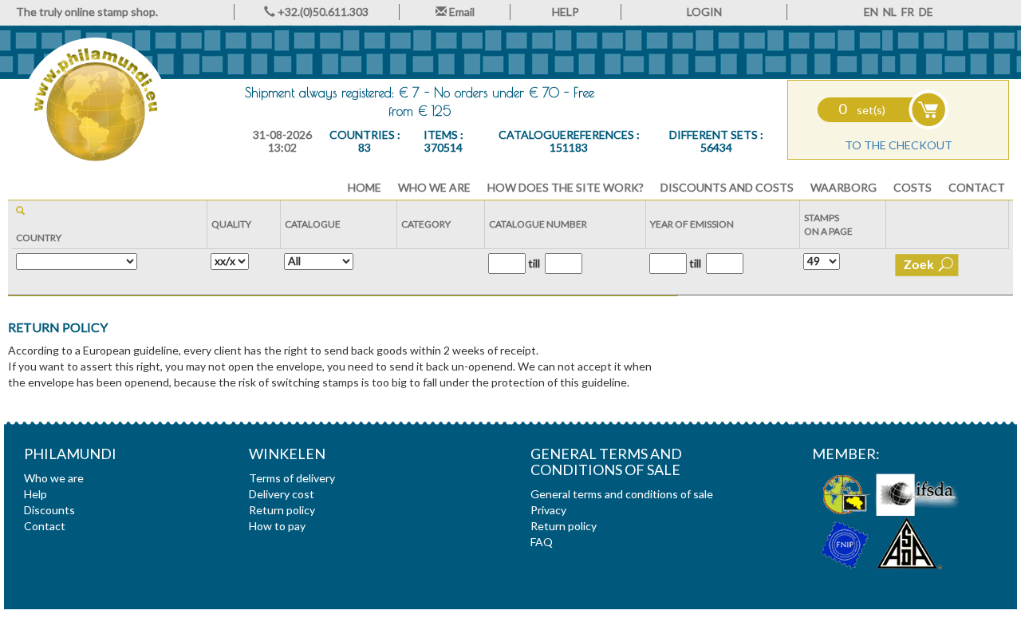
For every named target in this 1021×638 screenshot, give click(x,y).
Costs (912, 187)
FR (907, 11)
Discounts (49, 510)
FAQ (541, 542)
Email (461, 11)
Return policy (563, 526)
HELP (565, 11)
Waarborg (843, 187)
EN (871, 11)
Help (35, 494)
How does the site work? (565, 187)
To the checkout (898, 145)
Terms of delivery (292, 478)
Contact (976, 187)
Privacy (548, 510)
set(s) (861, 110)
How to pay (277, 526)
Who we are (434, 187)
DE (926, 11)
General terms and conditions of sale (621, 494)
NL (890, 11)
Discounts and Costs (727, 187)
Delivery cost (281, 494)
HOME (364, 187)
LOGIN (704, 11)
